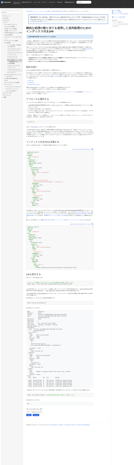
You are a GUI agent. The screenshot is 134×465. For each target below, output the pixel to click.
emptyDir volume (77, 212)
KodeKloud (31, 82)
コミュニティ (52, 2)
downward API (89, 49)
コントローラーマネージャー (67, 92)
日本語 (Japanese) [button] (69, 2)
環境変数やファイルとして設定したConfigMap (56, 215)
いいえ (36, 415)
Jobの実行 (48, 11)
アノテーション (42, 47)
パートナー (44, 2)
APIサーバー (56, 92)
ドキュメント (16, 2)
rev (51, 115)
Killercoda (31, 80)
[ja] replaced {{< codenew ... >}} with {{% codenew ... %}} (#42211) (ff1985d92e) (70, 425)
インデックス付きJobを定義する (120, 24)
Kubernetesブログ (26, 2)
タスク (42, 11)
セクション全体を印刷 (119, 17)
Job (42, 70)
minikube (56, 76)
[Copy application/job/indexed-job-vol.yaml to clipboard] (92, 224)
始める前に (115, 20)
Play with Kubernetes (34, 84)
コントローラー (57, 105)
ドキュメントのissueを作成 (120, 13)
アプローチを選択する (117, 22)
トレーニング (36, 2)
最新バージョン (44, 21)
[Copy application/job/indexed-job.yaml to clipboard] (92, 149)
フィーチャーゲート (88, 92)
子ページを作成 (117, 12)
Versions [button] (59, 2)
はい (29, 415)
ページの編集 (116, 10)
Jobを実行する (115, 26)
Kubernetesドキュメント (32, 11)
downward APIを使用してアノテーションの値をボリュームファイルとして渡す (63, 220)
